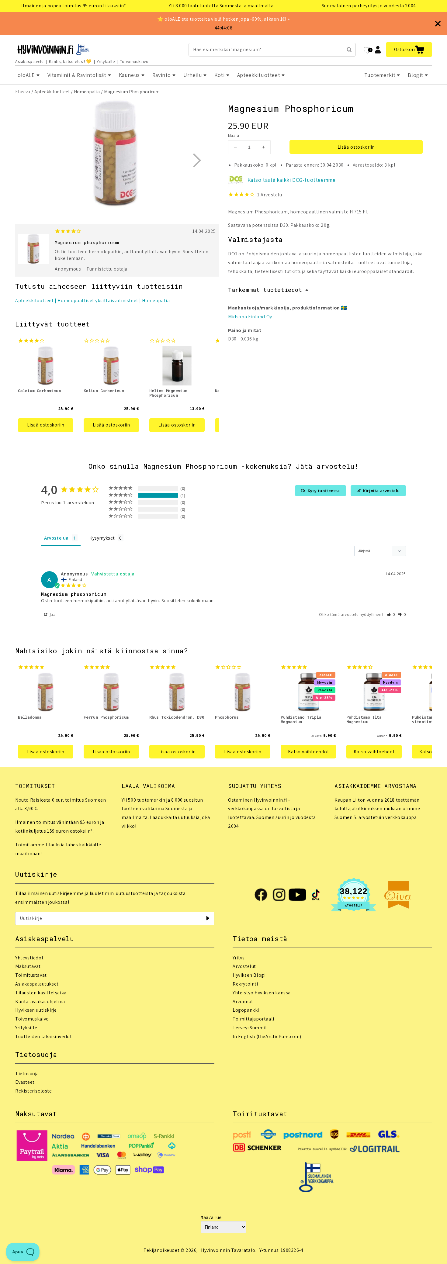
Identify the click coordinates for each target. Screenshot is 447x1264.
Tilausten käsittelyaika (41, 992)
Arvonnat (243, 1001)
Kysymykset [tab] (102, 538)
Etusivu (22, 91)
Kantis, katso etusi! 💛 (70, 61)
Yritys (239, 958)
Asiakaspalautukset (37, 984)
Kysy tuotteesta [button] (324, 490)
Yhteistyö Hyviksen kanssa (262, 992)
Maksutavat (28, 966)
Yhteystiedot (29, 958)
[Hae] (349, 49)
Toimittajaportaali (253, 1019)
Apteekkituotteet (52, 91)
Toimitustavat (31, 975)
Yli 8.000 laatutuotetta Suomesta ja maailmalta (221, 5)
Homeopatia (87, 91)
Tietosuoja (27, 1073)
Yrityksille (106, 61)
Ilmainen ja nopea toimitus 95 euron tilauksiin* (73, 5)
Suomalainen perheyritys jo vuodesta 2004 (369, 5)
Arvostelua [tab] (56, 538)
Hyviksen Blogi (249, 975)
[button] (409, 49)
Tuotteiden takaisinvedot (43, 1036)
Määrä (233, 135)
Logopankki (246, 1010)
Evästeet (25, 1082)
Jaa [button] (52, 614)
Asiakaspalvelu (29, 61)
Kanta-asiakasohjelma (40, 1001)
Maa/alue (211, 1217)
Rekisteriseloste (33, 1091)
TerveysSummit (250, 1027)
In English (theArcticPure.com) (267, 1036)
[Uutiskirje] (207, 918)
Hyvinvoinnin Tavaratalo (228, 1250)
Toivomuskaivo (134, 61)
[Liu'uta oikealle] (197, 160)
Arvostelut (244, 966)
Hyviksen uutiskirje (36, 1010)
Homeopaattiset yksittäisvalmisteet (97, 300)
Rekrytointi (245, 984)
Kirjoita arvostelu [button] (381, 490)
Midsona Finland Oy (250, 316)
